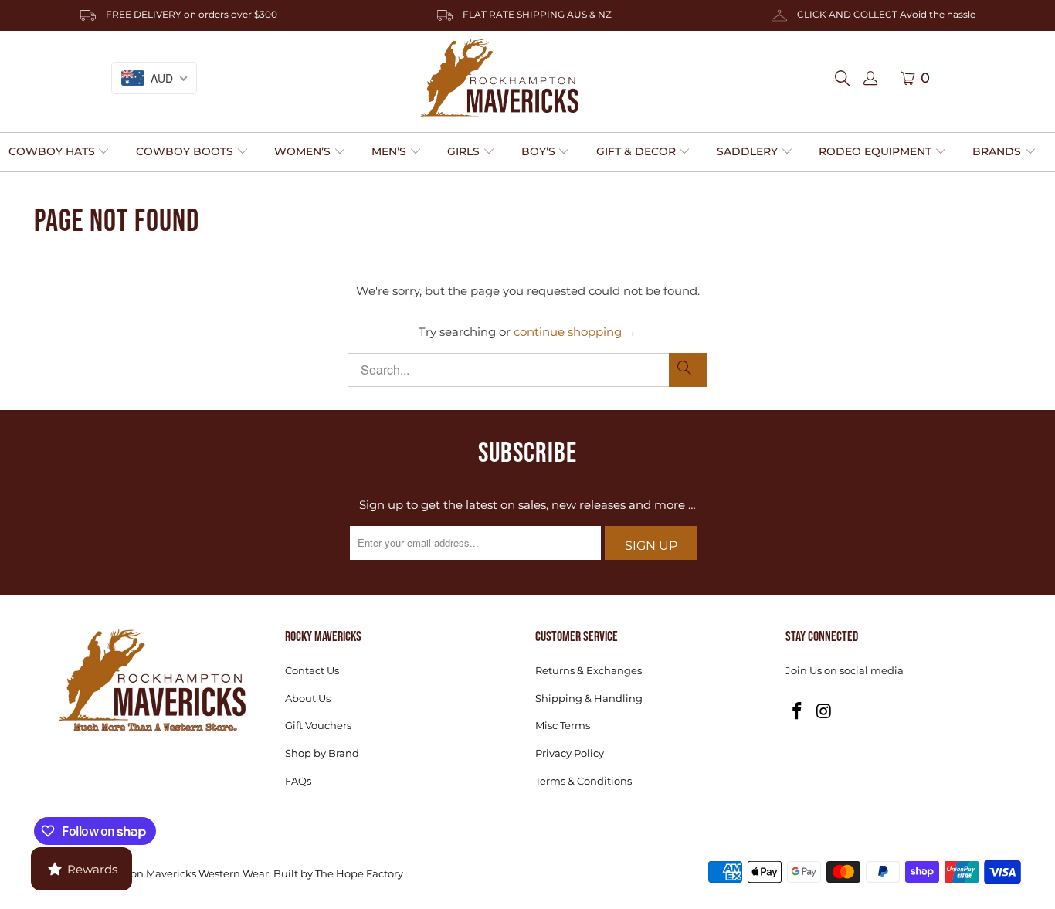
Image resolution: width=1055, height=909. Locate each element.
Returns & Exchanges (588, 670)
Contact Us (312, 670)
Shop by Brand (322, 753)
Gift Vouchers (318, 725)
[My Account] (870, 78)
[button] (59, 152)
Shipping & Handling (589, 698)
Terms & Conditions (583, 781)
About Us (308, 698)
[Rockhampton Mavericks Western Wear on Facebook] (797, 712)
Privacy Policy (569, 753)
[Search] (847, 78)
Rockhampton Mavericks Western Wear (170, 873)
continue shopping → (575, 331)
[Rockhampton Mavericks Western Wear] (499, 78)
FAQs (298, 781)
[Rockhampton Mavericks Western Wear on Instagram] (824, 712)
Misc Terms (562, 725)
